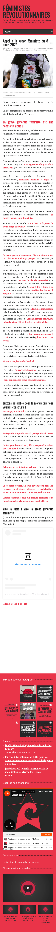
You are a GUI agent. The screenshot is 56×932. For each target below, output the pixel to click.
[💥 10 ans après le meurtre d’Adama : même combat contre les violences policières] (45, 693)
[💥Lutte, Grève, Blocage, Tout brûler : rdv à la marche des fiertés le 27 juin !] (11, 711)
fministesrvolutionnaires (20, 92)
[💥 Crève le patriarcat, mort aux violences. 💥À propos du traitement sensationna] (28, 728)
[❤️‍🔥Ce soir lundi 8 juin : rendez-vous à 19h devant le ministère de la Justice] (45, 711)
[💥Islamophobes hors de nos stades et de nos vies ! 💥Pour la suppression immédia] (28, 711)
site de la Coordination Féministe (18, 114)
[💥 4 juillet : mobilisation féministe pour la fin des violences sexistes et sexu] (28, 693)
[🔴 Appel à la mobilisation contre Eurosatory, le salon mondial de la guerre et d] (11, 728)
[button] (10, 914)
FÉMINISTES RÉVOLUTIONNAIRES (26, 11)
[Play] (28, 888)
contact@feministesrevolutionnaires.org (21, 862)
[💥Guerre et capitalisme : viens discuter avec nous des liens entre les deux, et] (45, 728)
